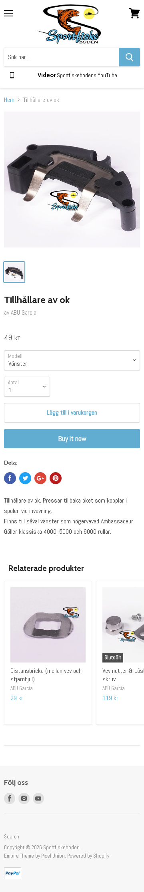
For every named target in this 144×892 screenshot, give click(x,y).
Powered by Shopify (88, 855)
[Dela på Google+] (40, 478)
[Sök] (129, 57)
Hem (9, 100)
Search (11, 836)
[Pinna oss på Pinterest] (56, 478)
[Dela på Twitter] (25, 478)
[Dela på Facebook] (10, 478)
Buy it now (72, 438)
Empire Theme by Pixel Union (34, 855)
